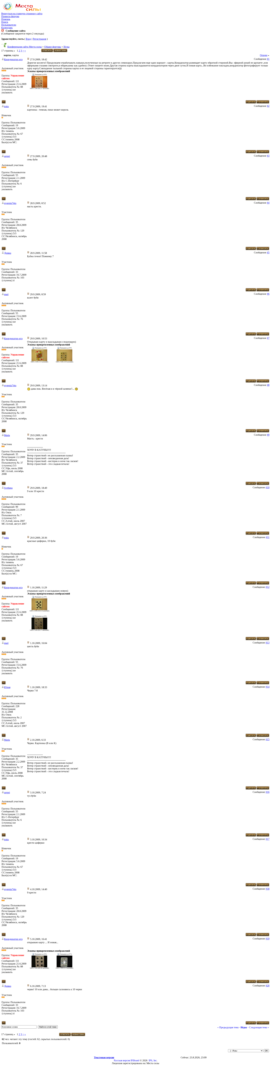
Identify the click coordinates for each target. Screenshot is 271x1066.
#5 (268, 252)
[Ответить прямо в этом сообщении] (262, 102)
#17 (267, 839)
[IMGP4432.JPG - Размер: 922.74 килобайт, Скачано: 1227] (39, 628)
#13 (267, 642)
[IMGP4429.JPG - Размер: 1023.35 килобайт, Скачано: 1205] (39, 609)
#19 (267, 938)
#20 (267, 985)
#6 (268, 294)
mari (6, 294)
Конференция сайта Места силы (24, 46)
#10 (267, 487)
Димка (7, 253)
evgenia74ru (10, 203)
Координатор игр (13, 59)
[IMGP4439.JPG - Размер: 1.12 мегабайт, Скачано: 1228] (64, 966)
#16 (267, 792)
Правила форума (10, 16)
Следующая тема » (259, 1027)
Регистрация (39, 39)
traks (6, 106)
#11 (267, 537)
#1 (268, 59)
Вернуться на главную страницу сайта (21, 13)
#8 (268, 385)
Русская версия (122, 1060)
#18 (267, 888)
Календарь (7, 27)
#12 (267, 587)
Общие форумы (52, 46)
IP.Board (135, 1060)
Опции (263, 55)
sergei (7, 156)
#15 (267, 739)
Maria (7, 435)
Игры (66, 46)
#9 (268, 434)
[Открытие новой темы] (60, 51)
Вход (28, 39)
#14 (267, 686)
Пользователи (8, 24)
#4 (268, 202)
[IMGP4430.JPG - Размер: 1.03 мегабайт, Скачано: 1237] (64, 360)
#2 (268, 106)
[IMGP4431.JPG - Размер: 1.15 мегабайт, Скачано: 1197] (39, 360)
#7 (268, 338)
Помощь (5, 19)
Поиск (4, 22)
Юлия (7, 687)
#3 (268, 155)
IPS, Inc (153, 1060)
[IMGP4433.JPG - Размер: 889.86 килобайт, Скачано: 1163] (39, 966)
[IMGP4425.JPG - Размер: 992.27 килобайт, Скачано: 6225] (39, 87)
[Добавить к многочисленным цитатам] (250, 102)
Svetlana (8, 488)
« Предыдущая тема (228, 1027)
